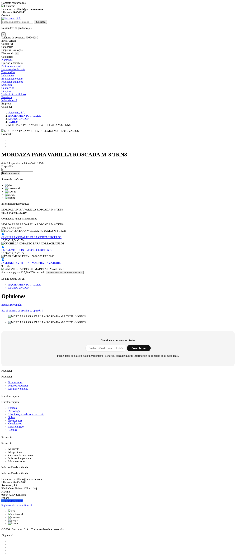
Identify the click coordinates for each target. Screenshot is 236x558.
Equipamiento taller (12, 78)
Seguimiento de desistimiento (17, 505)
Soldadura (6, 84)
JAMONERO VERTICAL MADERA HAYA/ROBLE (31, 262)
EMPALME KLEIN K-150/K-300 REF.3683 (26, 250)
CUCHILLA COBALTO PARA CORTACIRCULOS (31, 237)
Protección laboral (11, 66)
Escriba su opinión (11, 304)
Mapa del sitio (16, 426)
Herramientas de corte (13, 69)
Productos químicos (12, 81)
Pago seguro (15, 420)
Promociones (15, 382)
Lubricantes (7, 75)
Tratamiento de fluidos (13, 94)
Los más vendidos (18, 388)
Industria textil (9, 100)
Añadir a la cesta (10, 173)
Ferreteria (6, 97)
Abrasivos (6, 59)
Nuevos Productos (18, 385)
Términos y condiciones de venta (26, 414)
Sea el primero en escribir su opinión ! (22, 310)
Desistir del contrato (12, 500)
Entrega (12, 407)
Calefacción (7, 87)
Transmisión (8, 72)
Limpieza (6, 91)
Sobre (11, 417)
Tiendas (12, 429)
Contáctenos (15, 423)
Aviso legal (14, 411)
